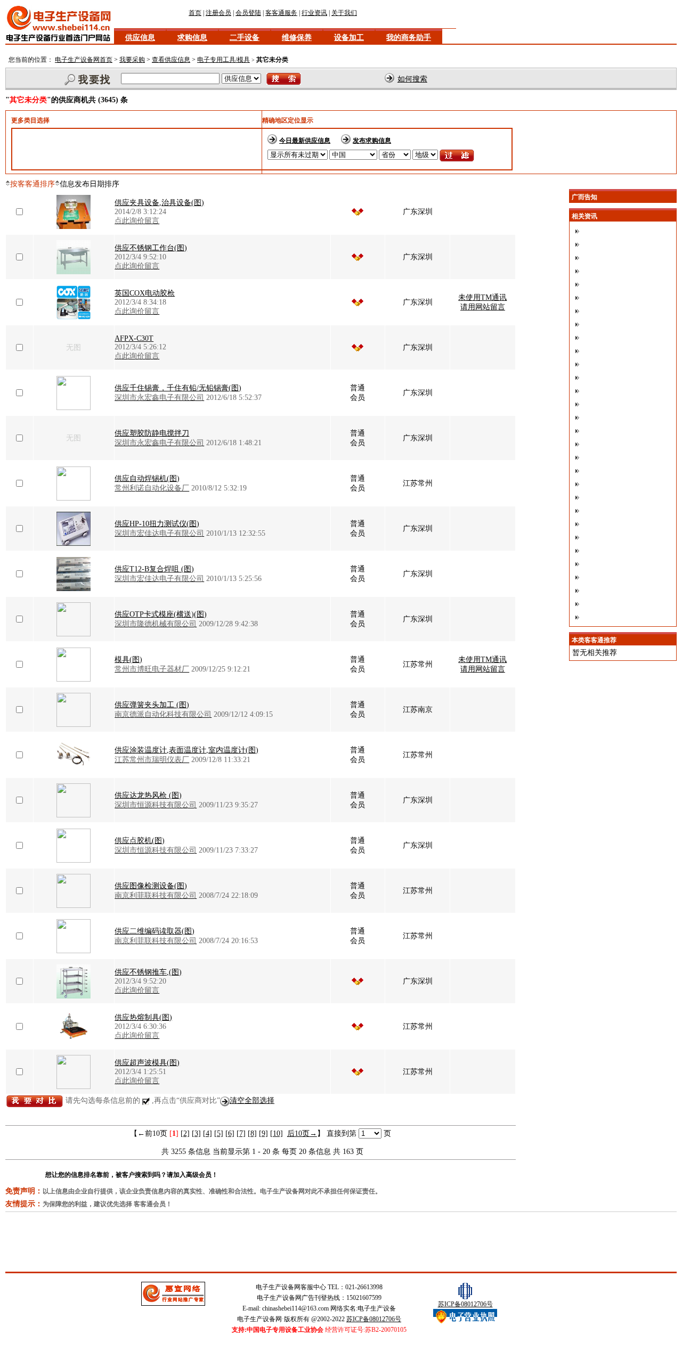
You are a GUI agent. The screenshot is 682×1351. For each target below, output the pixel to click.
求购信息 (192, 38)
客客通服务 (281, 13)
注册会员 (218, 13)
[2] (185, 1133)
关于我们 (344, 13)
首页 (195, 13)
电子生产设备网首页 (83, 59)
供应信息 (140, 38)
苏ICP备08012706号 (373, 1319)
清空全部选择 (252, 1100)
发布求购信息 (372, 140)
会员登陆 (248, 13)
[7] (241, 1133)
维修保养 (297, 38)
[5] (218, 1133)
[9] (263, 1133)
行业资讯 (314, 13)
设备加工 (349, 38)
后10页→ (302, 1133)
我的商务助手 (408, 38)
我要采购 (132, 59)
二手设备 (244, 38)
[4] (207, 1133)
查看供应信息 (171, 59)
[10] (276, 1133)
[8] (252, 1133)
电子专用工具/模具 (223, 59)
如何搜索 (412, 79)
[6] (229, 1133)
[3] (196, 1133)
